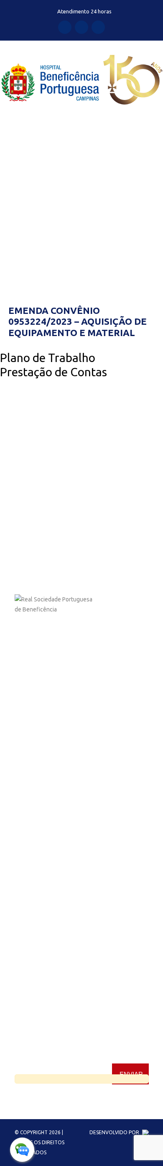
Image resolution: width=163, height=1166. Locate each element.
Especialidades (34, 743)
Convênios (28, 758)
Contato (25, 819)
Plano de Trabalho (47, 357)
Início (6, 215)
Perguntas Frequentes (44, 834)
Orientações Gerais (39, 804)
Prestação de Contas (53, 371)
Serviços (26, 773)
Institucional (30, 728)
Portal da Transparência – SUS (53, 789)
